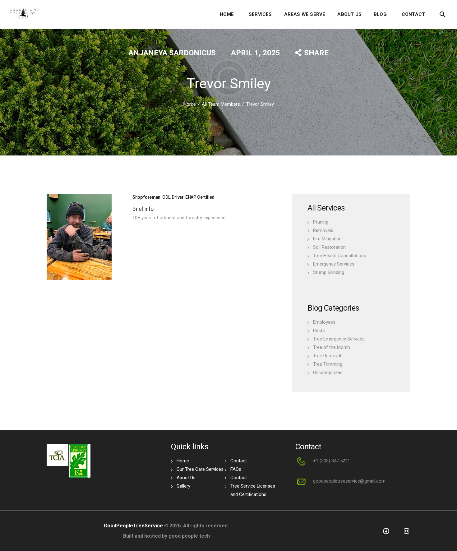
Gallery (183, 486)
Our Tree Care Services (200, 469)
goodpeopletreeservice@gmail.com (349, 481)
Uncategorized (328, 372)
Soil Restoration (329, 247)
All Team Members (221, 104)
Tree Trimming (327, 364)
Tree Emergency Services (339, 339)
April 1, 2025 (255, 53)
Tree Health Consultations (339, 255)
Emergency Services (333, 264)
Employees (324, 322)
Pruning (320, 222)
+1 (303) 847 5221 (331, 461)
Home (189, 104)
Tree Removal (327, 356)
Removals (323, 230)
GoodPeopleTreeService (133, 526)
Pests (319, 330)
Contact (238, 461)
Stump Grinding (328, 272)
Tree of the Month (331, 347)
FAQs (235, 469)
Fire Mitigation (327, 239)
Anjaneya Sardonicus (173, 53)
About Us (186, 477)
